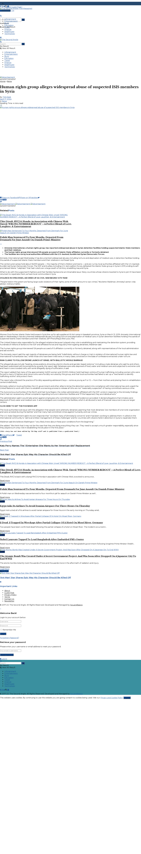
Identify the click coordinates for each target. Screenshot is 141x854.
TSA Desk (7, 97)
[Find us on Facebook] (0, 6)
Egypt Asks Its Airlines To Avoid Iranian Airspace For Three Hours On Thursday (45, 506)
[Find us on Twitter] (5, 6)
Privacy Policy (10, 595)
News (9, 81)
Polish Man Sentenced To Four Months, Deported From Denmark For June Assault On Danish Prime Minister (31, 238)
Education (9, 25)
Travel (7, 27)
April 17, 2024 (5, 99)
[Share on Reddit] (6, 200)
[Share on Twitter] (39, 198)
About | (8, 3)
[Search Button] (23, 19)
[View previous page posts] (0, 244)
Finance (7, 29)
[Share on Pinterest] (2, 200)
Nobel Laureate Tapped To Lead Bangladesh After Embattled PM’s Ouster (42, 539)
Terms (7, 597)
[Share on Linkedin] (1, 200)
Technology (9, 34)
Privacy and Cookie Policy (111, 698)
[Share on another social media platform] (1, 202)
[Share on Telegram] (4, 200)
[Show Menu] (1, 37)
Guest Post (9, 593)
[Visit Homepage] (16, 8)
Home (2, 81)
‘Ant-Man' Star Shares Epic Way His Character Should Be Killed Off (35, 577)
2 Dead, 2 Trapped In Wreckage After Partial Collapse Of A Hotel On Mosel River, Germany (51, 522)
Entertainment (11, 21)
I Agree (127, 698)
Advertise (6, 11)
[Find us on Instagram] (2, 6)
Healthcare (9, 32)
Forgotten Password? (9, 638)
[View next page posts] (1, 244)
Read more (5, 481)
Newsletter (9, 601)
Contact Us (9, 599)
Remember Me (9, 630)
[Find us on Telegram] (8, 6)
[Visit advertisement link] (7, 77)
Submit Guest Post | (13, 7)
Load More (4, 569)
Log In (4, 659)
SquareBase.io (76, 605)
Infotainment (10, 19)
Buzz (6, 23)
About (7, 591)
